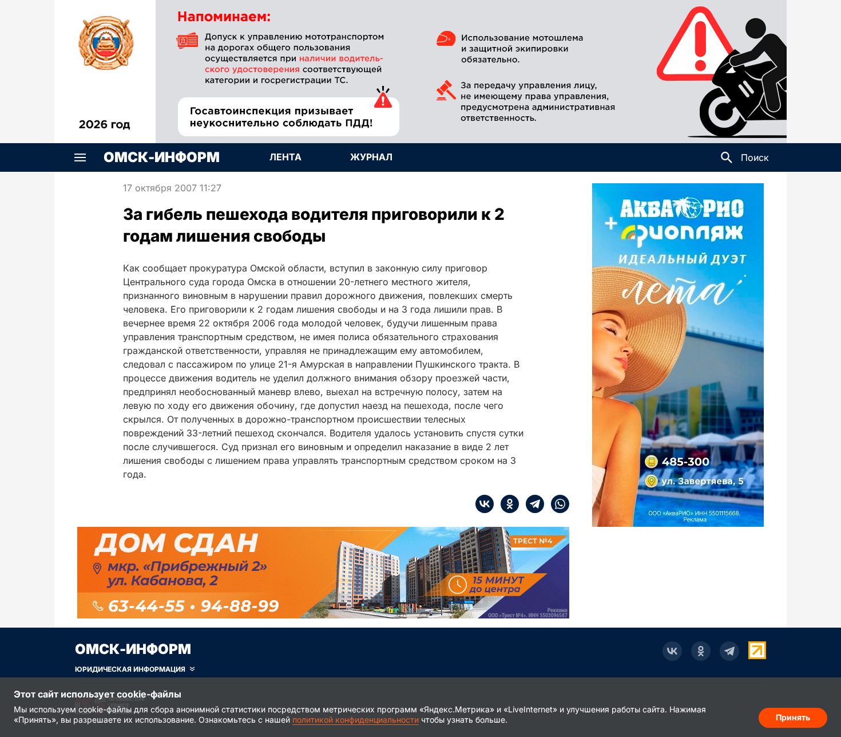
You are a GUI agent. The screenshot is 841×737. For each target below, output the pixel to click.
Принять (793, 717)
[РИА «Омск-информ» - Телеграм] (729, 651)
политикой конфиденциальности (355, 719)
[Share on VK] (484, 504)
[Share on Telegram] (531, 504)
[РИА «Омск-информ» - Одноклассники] (701, 651)
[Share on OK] (506, 504)
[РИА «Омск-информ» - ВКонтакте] (672, 651)
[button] (80, 157)
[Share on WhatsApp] (556, 504)
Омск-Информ (162, 157)
